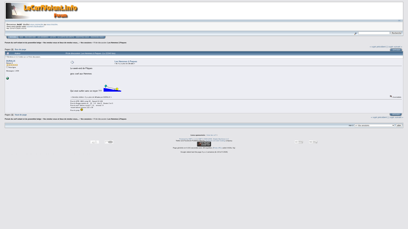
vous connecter (36, 24)
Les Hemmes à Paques (116, 43)
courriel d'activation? (35, 26)
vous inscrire (52, 24)
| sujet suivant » (394, 46)
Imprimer (396, 50)
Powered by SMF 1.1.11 (188, 139)
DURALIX (10, 61)
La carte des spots (66, 37)
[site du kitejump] (7, 79)
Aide (21, 37)
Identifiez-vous (82, 37)
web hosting (220, 141)
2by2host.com (210, 141)
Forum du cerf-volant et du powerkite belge (23, 43)
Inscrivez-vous (97, 37)
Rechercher (30, 37)
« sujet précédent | (378, 46)
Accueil (13, 37)
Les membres (43, 37)
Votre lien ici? (211, 135)
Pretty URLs (217, 148)
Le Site (53, 37)
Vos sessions (86, 43)
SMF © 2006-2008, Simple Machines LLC (213, 139)
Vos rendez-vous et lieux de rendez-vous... (61, 43)
